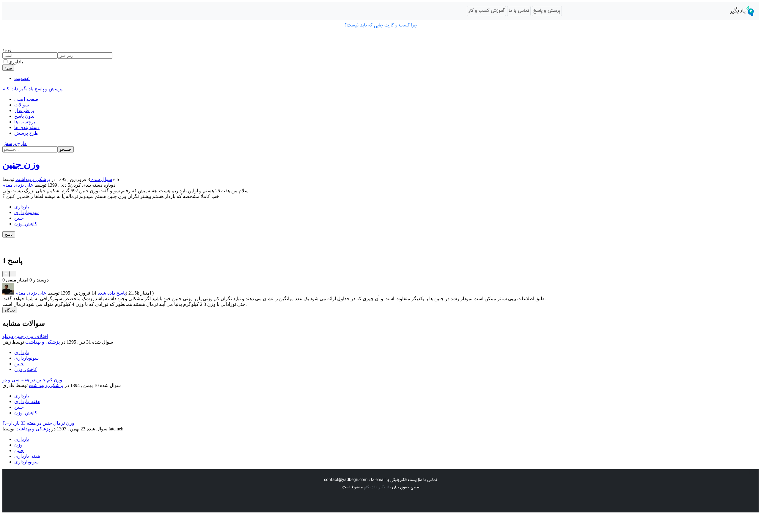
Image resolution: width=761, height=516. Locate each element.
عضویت (22, 78)
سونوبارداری (26, 212)
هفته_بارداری (27, 401)
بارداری (21, 206)
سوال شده (101, 179)
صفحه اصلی (26, 99)
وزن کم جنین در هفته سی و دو (32, 379)
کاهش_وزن (25, 223)
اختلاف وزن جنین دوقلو (25, 336)
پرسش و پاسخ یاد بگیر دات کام (32, 88)
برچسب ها (24, 121)
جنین (19, 218)
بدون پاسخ (24, 116)
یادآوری (15, 61)
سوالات (21, 104)
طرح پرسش (26, 133)
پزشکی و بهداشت (32, 179)
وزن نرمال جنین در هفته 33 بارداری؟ (38, 423)
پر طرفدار (24, 110)
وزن (18, 444)
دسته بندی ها (27, 127)
